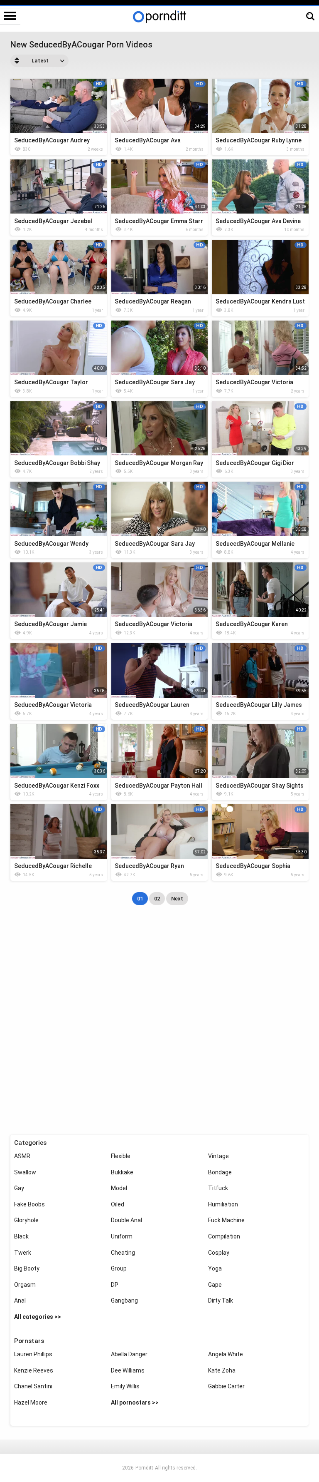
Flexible (120, 1156)
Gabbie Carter (226, 1386)
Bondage (220, 1172)
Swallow (25, 1172)
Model (119, 1188)
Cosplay (218, 1252)
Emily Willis (125, 1386)
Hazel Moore (30, 1402)
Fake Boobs (29, 1204)
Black (21, 1236)
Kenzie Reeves (33, 1370)
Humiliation (223, 1204)
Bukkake (122, 1172)
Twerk (22, 1252)
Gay (19, 1188)
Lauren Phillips (33, 1354)
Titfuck (218, 1188)
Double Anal (126, 1220)
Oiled (117, 1204)
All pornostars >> (135, 1402)
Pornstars (29, 1341)
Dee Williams (128, 1370)
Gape (215, 1284)
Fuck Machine (226, 1220)
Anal (20, 1300)
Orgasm (25, 1284)
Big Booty (26, 1268)
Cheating (123, 1252)
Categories (30, 1142)
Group (119, 1268)
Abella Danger (129, 1354)
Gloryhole (26, 1220)
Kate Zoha (222, 1370)
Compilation (224, 1236)
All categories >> (37, 1316)
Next (177, 898)
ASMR (22, 1156)
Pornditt (144, 1468)
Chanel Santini (33, 1386)
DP (114, 1284)
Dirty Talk (220, 1300)
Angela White (225, 1354)
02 (157, 898)
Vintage (218, 1156)
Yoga (215, 1268)
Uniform (122, 1236)
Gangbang (124, 1300)
